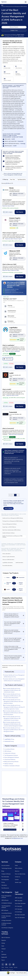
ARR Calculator (18, 898)
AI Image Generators (6, 920)
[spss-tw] (2, 964)
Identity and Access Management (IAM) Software (12, 518)
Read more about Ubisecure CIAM (10, 270)
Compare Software (6, 874)
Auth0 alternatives (19, 562)
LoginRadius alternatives (7, 562)
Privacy (6, 967)
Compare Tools (14, 30)
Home (16, 865)
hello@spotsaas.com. (17, 838)
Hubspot (3, 949)
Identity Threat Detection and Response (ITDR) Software (12, 536)
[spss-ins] (10, 964)
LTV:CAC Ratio (18, 912)
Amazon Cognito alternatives (8, 556)
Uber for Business (5, 937)
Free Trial (12, 179)
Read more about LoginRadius (13, 351)
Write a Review (8, 508)
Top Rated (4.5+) (21, 179)
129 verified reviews (21, 383)
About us (17, 871)
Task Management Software (11, 755)
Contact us (17, 876)
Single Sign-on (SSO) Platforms (9, 527)
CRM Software (7, 751)
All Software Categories (7, 927)
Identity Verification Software (8, 533)
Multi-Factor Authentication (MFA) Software (11, 530)
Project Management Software (11, 757)
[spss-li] (6, 964)
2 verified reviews (21, 423)
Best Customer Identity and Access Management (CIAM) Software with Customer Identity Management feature (13, 724)
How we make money (20, 874)
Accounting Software (9, 749)
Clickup (3, 943)
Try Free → (12, 353)
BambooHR (4, 957)
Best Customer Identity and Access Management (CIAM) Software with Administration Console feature (12, 718)
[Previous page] (10, 495)
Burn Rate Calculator (20, 914)
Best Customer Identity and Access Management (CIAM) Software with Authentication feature (12, 690)
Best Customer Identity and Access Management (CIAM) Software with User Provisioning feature (13, 712)
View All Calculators (20, 917)
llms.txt (15, 967)
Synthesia (3, 954)
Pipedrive (3, 940)
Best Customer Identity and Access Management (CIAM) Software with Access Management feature (14, 729)
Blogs (2, 871)
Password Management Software (9, 524)
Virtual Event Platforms (9, 759)
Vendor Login (18, 882)
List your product (5, 865)
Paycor (3, 960)
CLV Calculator (18, 906)
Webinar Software (8, 763)
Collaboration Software (9, 753)
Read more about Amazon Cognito (13, 239)
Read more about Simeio (8, 206)
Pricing (9, 739)
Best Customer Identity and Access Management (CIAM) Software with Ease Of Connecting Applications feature (14, 707)
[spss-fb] (13, 964)
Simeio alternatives (6, 553)
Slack (2, 946)
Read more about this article (10, 829)
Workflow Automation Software (12, 765)
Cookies (11, 967)
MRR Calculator (18, 900)
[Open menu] (26, 2)
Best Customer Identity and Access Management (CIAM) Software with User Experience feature (13, 701)
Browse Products (14, 27)
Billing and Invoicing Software (11, 761)
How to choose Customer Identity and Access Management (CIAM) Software (13, 174)
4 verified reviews (22, 339)
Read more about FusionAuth (16, 434)
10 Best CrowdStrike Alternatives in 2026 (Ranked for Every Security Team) (10, 825)
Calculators (4, 885)
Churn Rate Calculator (20, 903)
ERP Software (4, 910)
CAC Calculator (18, 909)
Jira (2, 951)
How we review (21, 36)
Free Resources (5, 888)
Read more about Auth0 (12, 395)
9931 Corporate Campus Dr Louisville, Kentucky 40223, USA (8, 970)
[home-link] (2, 5)
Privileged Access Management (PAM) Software (12, 521)
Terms (2, 967)
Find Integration (5, 879)
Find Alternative (5, 876)
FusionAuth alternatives (7, 565)
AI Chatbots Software (6, 903)
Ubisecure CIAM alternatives (8, 559)
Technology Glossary (6, 868)
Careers (17, 879)
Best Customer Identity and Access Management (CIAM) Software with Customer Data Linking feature (12, 695)
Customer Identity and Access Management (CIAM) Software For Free (14, 676)
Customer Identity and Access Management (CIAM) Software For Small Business (14, 679)
